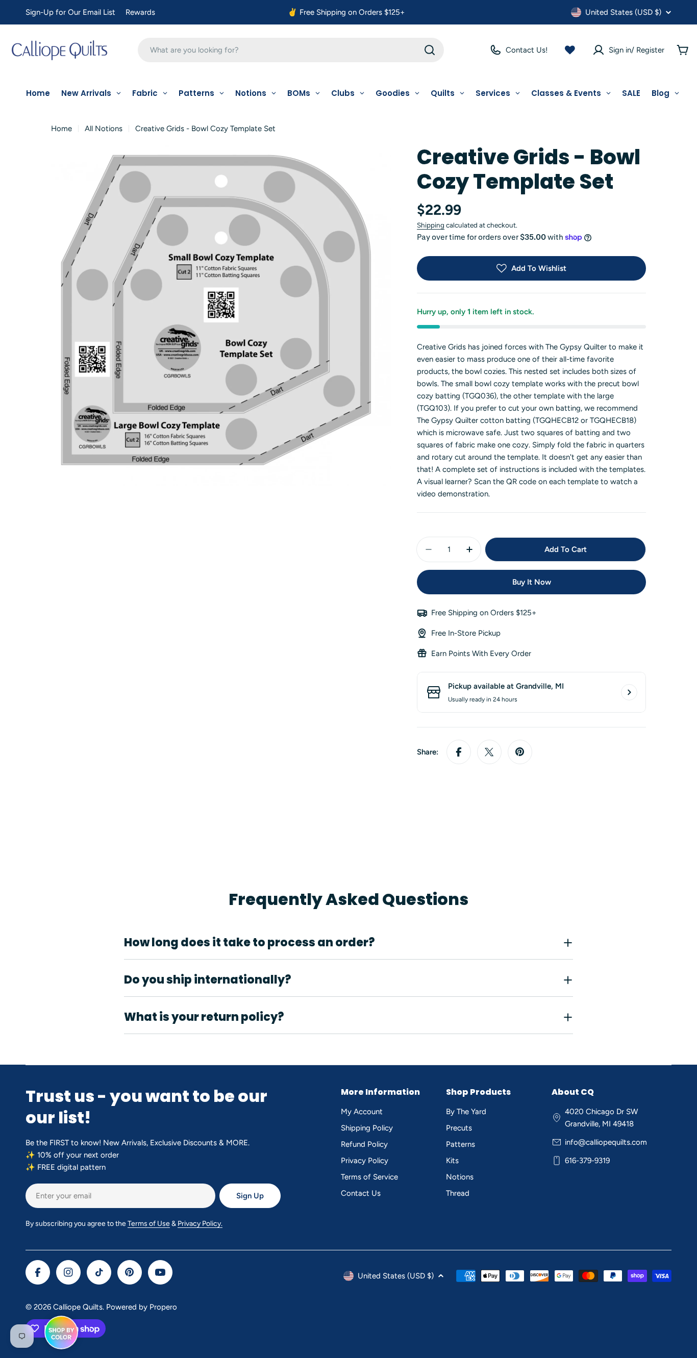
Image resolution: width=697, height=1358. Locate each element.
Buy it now (531, 582)
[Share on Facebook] (458, 752)
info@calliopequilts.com (606, 1142)
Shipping (430, 225)
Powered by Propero (141, 1307)
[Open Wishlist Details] (570, 50)
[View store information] (629, 692)
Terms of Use (149, 1223)
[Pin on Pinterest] (520, 752)
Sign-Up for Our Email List (70, 12)
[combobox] (291, 50)
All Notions (103, 128)
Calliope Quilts (78, 1307)
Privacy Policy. (200, 1223)
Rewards (140, 12)
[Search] (430, 50)
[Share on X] (489, 752)
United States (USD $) (623, 12)
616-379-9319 (587, 1160)
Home (61, 128)
